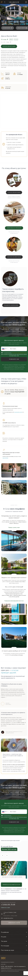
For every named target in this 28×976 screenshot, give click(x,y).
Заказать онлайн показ (14, 257)
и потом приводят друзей (9, 671)
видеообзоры (5, 457)
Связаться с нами (5, 907)
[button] (2, 855)
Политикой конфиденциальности (19, 352)
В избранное (6, 27)
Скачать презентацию (9, 46)
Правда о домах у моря (14, 527)
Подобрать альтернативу (11, 305)
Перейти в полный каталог (11, 884)
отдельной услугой (18, 412)
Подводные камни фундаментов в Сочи (14, 600)
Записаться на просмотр (14, 227)
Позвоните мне (14, 359)
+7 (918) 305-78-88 (8, 904)
